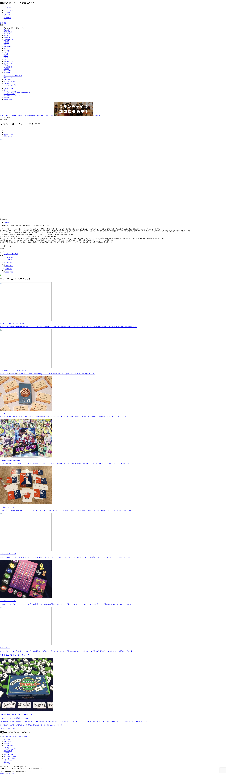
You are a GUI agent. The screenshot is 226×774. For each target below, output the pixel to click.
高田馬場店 (7, 46)
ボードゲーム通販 (9, 94)
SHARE (10, 266)
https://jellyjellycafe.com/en (7, 773)
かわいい (10, 257)
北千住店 (6, 50)
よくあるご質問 (8, 88)
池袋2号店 (7, 35)
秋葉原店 (6, 41)
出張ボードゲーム (9, 754)
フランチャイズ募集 (10, 756)
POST (6, 264)
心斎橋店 (6, 69)
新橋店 (6, 45)
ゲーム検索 (7, 741)
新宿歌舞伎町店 (8, 39)
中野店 (6, 48)
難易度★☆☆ (8, 136)
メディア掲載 (8, 751)
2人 (5, 128)
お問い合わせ (8, 99)
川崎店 (6, 57)
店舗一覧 (6, 743)
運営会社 (6, 762)
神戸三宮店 (7, 70)
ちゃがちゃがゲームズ (11, 254)
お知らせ (6, 747)
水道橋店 (6, 43)
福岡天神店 (7, 72)
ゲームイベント (8, 745)
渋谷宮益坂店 (8, 32)
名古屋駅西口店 (8, 61)
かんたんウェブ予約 (10, 749)
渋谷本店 (6, 30)
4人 (5, 132)
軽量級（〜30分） (9, 134)
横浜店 (6, 56)
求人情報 (6, 97)
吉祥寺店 (6, 52)
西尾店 (6, 65)
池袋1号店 (7, 33)
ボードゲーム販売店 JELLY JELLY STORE (17, 92)
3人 (5, 130)
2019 (5, 250)
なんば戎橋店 (8, 67)
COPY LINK (8, 262)
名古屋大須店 (8, 63)
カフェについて (8, 739)
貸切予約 (6, 90)
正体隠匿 (10, 259)
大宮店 (6, 59)
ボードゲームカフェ (6, 7)
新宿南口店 (7, 37)
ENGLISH (7, 763)
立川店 (6, 54)
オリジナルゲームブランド (12, 96)
